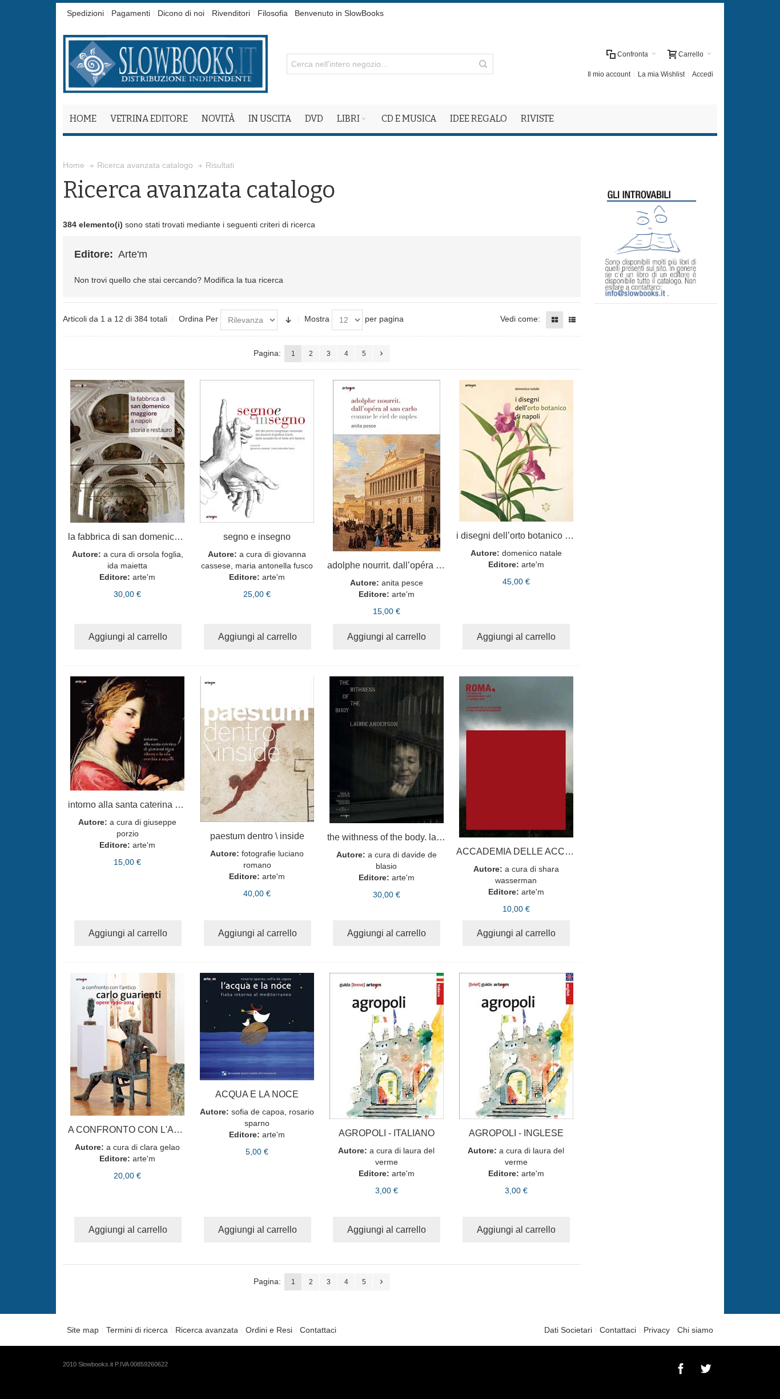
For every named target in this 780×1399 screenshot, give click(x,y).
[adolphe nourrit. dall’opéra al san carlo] (387, 465)
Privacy (657, 1329)
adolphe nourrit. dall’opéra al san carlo (405, 565)
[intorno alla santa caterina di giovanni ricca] (127, 733)
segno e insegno (257, 537)
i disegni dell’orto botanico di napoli (528, 535)
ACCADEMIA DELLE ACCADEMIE (528, 851)
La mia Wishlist (661, 74)
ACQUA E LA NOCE (257, 1094)
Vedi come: (520, 318)
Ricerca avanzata (206, 1329)
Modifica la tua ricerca (243, 279)
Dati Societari (568, 1329)
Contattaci (318, 1329)
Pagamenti (130, 13)
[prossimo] (381, 353)
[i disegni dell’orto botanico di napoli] (516, 451)
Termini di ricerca (137, 1329)
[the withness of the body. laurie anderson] (387, 749)
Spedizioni (85, 13)
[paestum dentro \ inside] (257, 749)
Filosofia (273, 13)
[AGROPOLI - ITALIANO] (387, 1046)
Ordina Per (198, 318)
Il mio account (609, 74)
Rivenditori (231, 13)
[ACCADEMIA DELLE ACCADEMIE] (516, 756)
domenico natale (532, 553)
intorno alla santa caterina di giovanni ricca (154, 804)
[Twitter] (705, 1367)
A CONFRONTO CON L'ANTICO (135, 1130)
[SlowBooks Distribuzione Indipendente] (165, 64)
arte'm (143, 577)
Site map (83, 1329)
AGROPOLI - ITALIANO (387, 1133)
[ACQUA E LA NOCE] (257, 1026)
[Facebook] (681, 1367)
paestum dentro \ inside (257, 836)
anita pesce (402, 582)
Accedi (702, 74)
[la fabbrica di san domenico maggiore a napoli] (127, 451)
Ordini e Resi (269, 1329)
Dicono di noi (181, 13)
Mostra (316, 318)
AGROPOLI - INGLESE (516, 1133)
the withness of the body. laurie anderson (409, 837)
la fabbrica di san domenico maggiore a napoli (161, 537)
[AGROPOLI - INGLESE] (516, 1046)
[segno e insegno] (257, 451)
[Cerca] (483, 64)
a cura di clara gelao (143, 1147)
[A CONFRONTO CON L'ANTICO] (127, 1044)
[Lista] (572, 319)
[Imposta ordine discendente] (288, 319)
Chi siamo (695, 1329)
